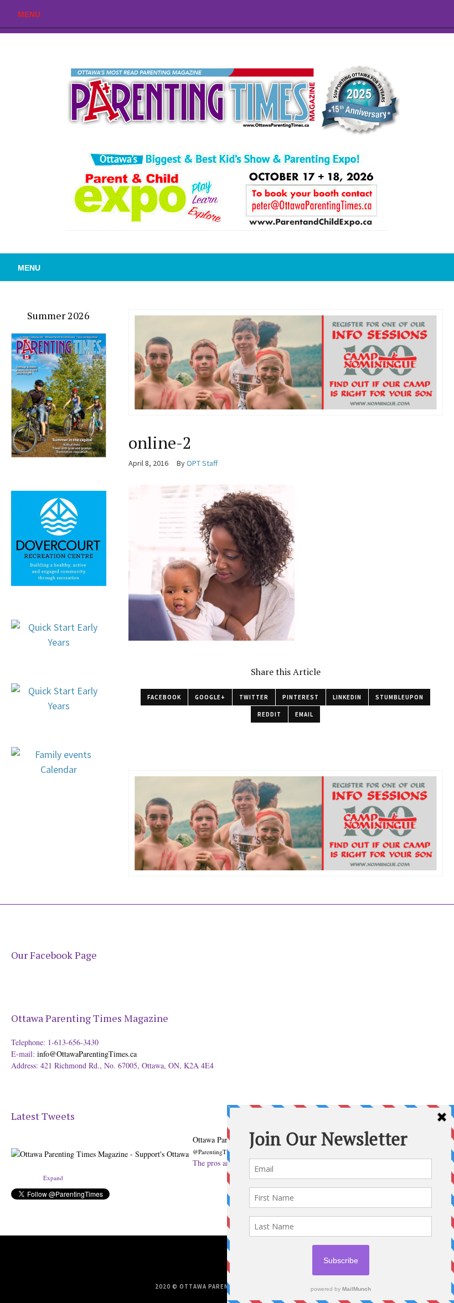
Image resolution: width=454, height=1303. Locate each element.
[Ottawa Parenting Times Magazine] (227, 97)
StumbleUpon (399, 697)
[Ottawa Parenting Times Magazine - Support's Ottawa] (100, 1145)
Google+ (210, 697)
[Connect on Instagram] (445, 14)
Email (304, 714)
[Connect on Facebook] (429, 14)
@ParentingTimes (215, 1152)
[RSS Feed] (396, 14)
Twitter (254, 697)
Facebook (164, 697)
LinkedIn (347, 697)
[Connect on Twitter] (412, 14)
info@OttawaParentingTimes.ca (87, 1053)
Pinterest (300, 697)
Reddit (269, 714)
